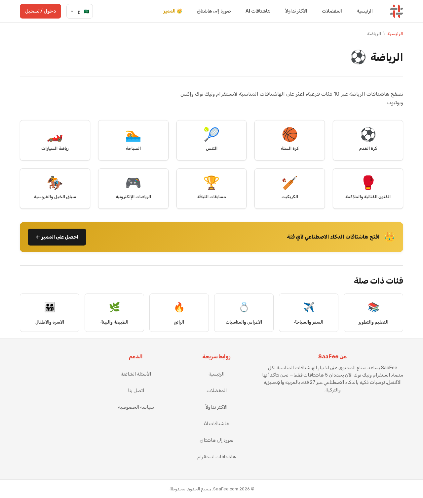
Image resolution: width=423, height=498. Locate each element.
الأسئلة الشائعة (136, 374)
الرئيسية (365, 11)
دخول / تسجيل (40, 11)
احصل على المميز (57, 237)
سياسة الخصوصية (136, 407)
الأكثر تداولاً (296, 11)
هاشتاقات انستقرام (216, 457)
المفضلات (332, 11)
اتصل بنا (136, 390)
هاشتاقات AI (258, 11)
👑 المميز (172, 11)
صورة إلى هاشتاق (214, 11)
